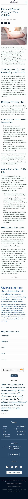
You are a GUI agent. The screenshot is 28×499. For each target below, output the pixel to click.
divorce (4, 291)
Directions (15, 454)
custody (23, 297)
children (16, 312)
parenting (4, 321)
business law (14, 291)
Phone (3, 353)
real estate (20, 319)
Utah (4, 287)
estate (8, 319)
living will (10, 312)
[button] (26, 2)
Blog (14, 19)
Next (16, 277)
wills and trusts (15, 287)
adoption (4, 312)
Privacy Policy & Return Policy (14, 483)
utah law (13, 306)
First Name (5, 336)
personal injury (6, 299)
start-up (12, 319)
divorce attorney (17, 304)
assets (10, 304)
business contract (14, 297)
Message (4, 360)
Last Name (4, 341)
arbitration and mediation (15, 310)
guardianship (12, 314)
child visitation (19, 302)
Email (3, 347)
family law (12, 294)
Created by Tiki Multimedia (14, 486)
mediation (7, 306)
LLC (16, 319)
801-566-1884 (21, 426)
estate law (4, 304)
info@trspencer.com (19, 429)
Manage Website (6, 481)
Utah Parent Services (14, 472)
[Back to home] (14, 2)
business (10, 302)
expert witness (13, 317)
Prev (12, 277)
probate (15, 308)
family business (21, 306)
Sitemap (23, 481)
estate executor (21, 314)
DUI (6, 314)
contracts (15, 299)
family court (5, 317)
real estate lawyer (7, 308)
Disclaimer (16, 481)
